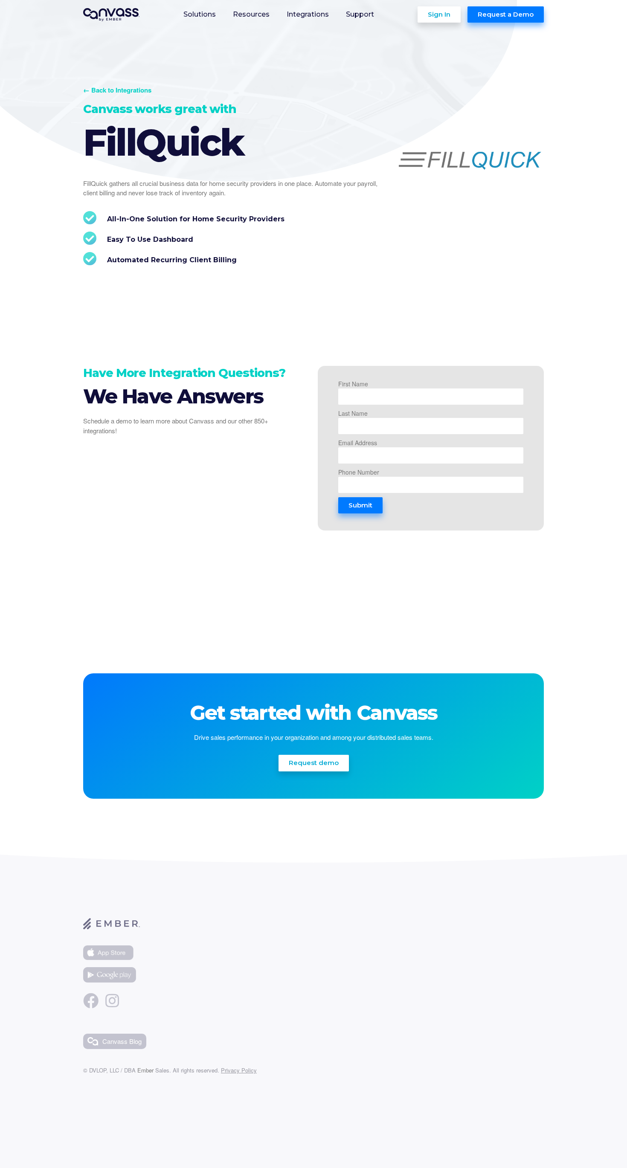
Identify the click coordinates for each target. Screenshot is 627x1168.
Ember (145, 1070)
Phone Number (358, 472)
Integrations (308, 14)
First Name (353, 384)
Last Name (353, 413)
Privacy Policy (239, 1070)
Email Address (357, 442)
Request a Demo (506, 14)
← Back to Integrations (117, 90)
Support (360, 14)
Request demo (314, 763)
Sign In (439, 14)
